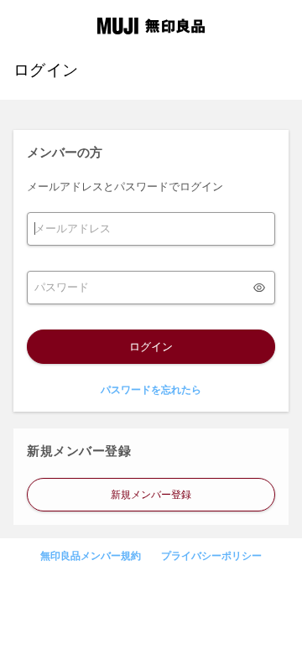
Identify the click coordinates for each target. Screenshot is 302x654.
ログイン (151, 346)
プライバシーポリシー (211, 556)
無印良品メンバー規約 (90, 556)
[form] (151, 229)
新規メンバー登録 (151, 495)
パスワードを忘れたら (151, 390)
